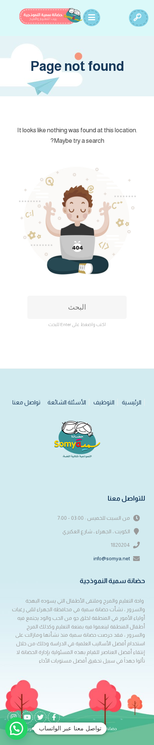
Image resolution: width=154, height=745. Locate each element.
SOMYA (55, 729)
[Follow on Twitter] (40, 717)
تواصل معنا (26, 402)
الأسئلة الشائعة (66, 402)
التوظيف (103, 402)
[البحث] (137, 18)
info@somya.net (111, 558)
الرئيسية (131, 402)
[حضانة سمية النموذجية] (51, 16)
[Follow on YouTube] (27, 717)
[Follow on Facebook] (54, 717)
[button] (16, 728)
